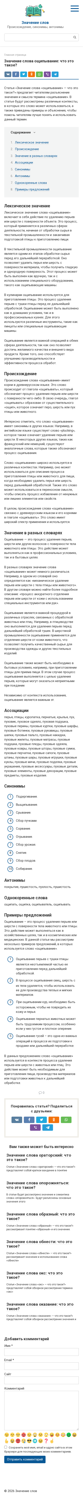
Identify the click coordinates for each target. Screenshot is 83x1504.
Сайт (7, 1374)
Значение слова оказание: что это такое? (39, 1306)
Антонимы (22, 176)
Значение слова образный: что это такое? (40, 1216)
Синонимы (22, 169)
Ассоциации (24, 162)
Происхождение (27, 149)
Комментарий (14, 1388)
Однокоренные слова (31, 183)
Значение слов (35, 22)
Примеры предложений (32, 189)
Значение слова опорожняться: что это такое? (37, 1185)
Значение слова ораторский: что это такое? (38, 1157)
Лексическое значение (32, 142)
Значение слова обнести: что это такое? (39, 1244)
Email (9, 1360)
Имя (8, 1346)
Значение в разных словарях (36, 156)
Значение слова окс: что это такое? (34, 1275)
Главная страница (15, 54)
